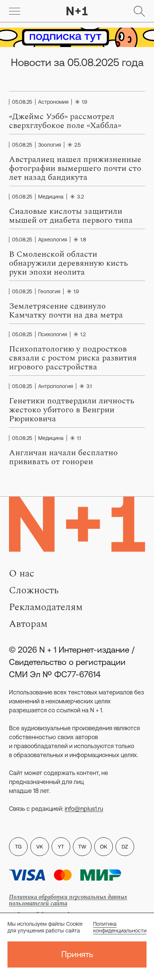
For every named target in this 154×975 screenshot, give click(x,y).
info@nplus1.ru (84, 808)
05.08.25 (22, 102)
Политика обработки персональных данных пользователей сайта (68, 900)
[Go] (14, 11)
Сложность (34, 590)
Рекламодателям (46, 607)
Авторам (28, 623)
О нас (21, 573)
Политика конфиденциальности (120, 927)
